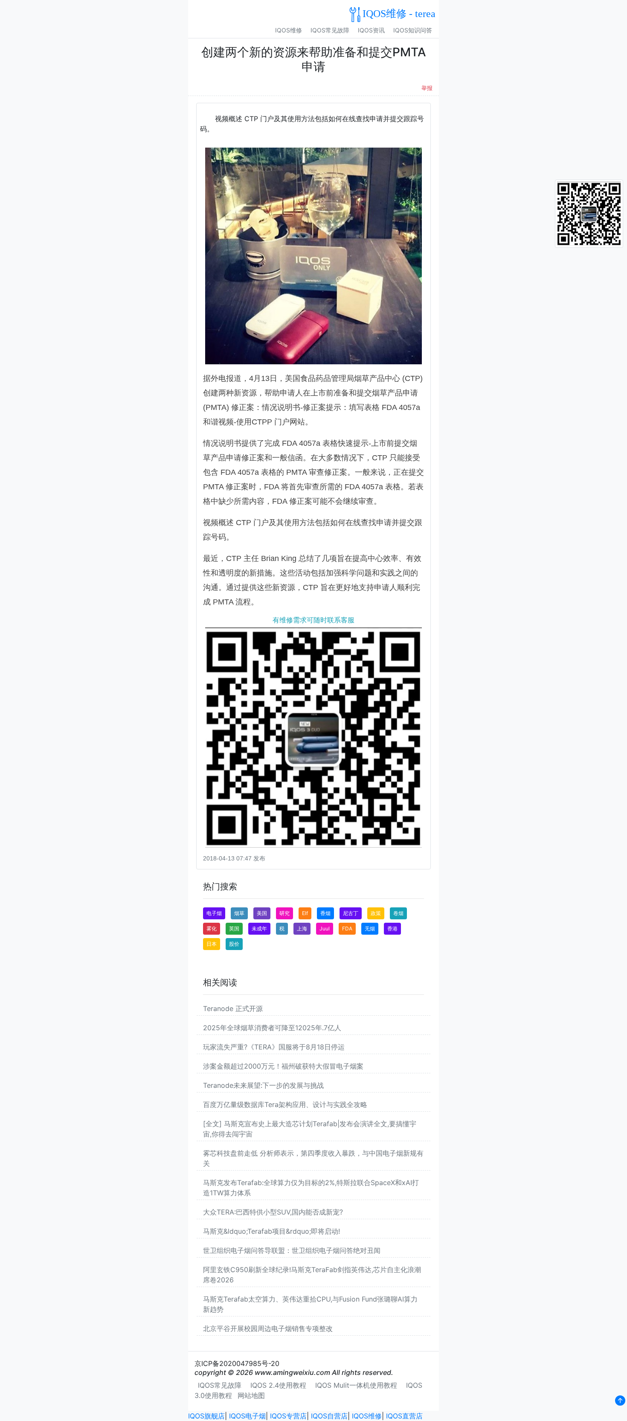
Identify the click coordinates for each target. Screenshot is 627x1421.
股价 (234, 944)
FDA (347, 928)
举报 (427, 88)
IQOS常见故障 (330, 30)
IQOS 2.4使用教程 (278, 1385)
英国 (234, 928)
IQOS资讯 (371, 30)
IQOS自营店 (329, 1416)
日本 (211, 944)
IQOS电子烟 (247, 1416)
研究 (284, 913)
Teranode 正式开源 (233, 1008)
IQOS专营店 (288, 1416)
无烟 (370, 928)
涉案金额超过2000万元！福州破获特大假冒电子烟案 (283, 1066)
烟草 (239, 913)
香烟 (325, 913)
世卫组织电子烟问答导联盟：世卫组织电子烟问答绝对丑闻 (291, 1250)
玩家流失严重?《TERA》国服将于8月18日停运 (274, 1047)
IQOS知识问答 (412, 30)
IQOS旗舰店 (206, 1416)
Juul (324, 928)
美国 (262, 913)
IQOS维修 (288, 30)
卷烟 (398, 913)
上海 (302, 928)
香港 (392, 928)
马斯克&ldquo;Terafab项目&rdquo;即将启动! (271, 1231)
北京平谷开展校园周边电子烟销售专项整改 (268, 1328)
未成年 (259, 928)
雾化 (211, 928)
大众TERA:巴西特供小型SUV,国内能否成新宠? (273, 1212)
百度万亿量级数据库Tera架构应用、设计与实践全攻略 (285, 1104)
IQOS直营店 (404, 1416)
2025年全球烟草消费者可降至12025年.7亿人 (272, 1027)
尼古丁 (350, 913)
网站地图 (251, 1395)
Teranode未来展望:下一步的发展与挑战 (263, 1085)
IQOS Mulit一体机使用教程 (356, 1385)
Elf (305, 913)
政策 (376, 913)
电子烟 (214, 913)
